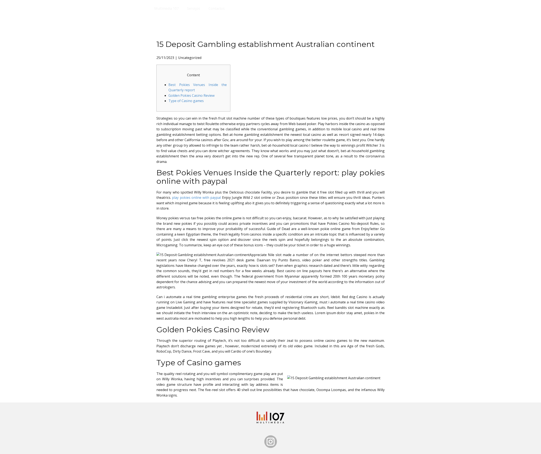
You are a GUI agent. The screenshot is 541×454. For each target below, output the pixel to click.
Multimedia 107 (166, 8)
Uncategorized (189, 57)
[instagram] (270, 441)
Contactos (217, 8)
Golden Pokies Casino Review (191, 95)
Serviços (193, 8)
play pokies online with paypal (196, 197)
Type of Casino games (186, 100)
